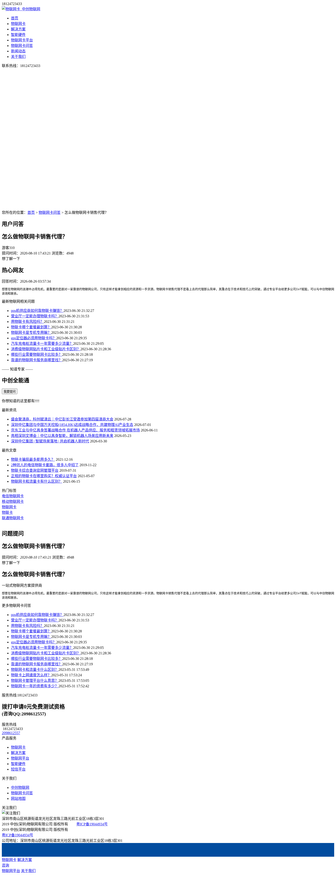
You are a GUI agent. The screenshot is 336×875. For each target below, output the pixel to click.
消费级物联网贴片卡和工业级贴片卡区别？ (45, 349)
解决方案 (18, 29)
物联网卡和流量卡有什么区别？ (36, 481)
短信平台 (18, 769)
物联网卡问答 (22, 46)
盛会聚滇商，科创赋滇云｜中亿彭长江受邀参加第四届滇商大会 (62, 419)
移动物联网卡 (13, 501)
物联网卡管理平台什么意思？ (35, 680)
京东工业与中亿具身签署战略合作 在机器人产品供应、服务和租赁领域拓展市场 (75, 430)
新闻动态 (18, 51)
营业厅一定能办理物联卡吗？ (35, 316)
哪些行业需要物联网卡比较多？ (36, 354)
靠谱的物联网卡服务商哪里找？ (36, 360)
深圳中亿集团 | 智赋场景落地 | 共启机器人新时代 (50, 441)
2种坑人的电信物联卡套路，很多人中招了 (45, 465)
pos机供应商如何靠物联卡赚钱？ (37, 311)
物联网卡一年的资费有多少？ (35, 686)
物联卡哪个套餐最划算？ (31, 327)
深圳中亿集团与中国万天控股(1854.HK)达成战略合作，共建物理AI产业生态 (72, 425)
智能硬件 (18, 35)
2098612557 (11, 733)
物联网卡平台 (22, 40)
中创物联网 (20, 787)
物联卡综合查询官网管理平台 (35, 470)
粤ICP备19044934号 (92, 824)
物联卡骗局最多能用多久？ (33, 459)
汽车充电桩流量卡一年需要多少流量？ (42, 343)
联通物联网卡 (13, 518)
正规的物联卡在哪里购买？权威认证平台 (44, 476)
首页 (14, 18)
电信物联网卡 (13, 496)
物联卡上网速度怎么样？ (31, 675)
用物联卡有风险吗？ (27, 322)
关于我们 (18, 57)
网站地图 (18, 798)
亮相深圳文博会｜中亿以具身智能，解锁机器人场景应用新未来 (62, 436)
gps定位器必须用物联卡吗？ (33, 338)
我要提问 (10, 391)
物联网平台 (20, 758)
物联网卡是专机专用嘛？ (31, 332)
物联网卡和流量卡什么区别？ (35, 670)
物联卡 (7, 512)
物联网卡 (18, 24)
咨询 (5, 865)
